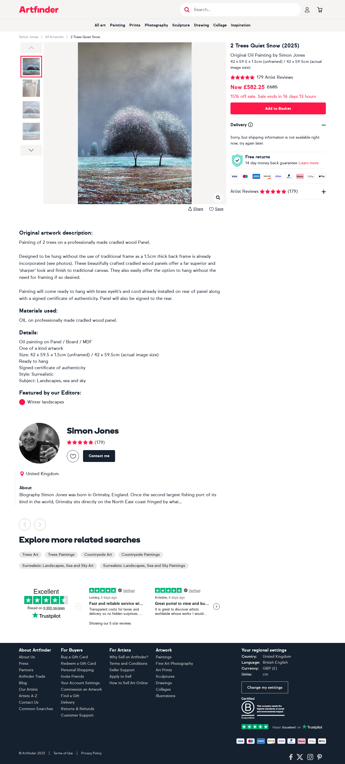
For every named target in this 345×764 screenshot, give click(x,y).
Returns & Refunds (77, 709)
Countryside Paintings (141, 554)
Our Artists (28, 689)
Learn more (309, 163)
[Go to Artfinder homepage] (38, 9)
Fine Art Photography (174, 663)
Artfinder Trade (32, 676)
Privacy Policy (91, 753)
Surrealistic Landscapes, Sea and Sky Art (58, 565)
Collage (220, 25)
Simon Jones (28, 37)
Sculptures (165, 676)
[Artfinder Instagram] (310, 757)
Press (24, 663)
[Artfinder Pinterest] (319, 757)
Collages (163, 689)
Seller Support (121, 670)
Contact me (99, 456)
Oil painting (31, 341)
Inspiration (240, 25)
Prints (134, 25)
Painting (117, 25)
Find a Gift (70, 696)
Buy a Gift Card (74, 657)
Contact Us (29, 702)
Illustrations (165, 696)
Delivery (68, 702)
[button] (31, 47)
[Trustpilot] (282, 726)
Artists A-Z (28, 696)
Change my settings (264, 687)
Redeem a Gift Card (78, 663)
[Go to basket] (319, 9)
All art (100, 25)
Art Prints (164, 670)
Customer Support (77, 715)
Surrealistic (43, 374)
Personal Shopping (77, 670)
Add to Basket (278, 108)
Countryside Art (98, 554)
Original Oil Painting (250, 55)
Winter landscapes (45, 402)
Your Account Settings (80, 683)
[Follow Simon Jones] (73, 456)
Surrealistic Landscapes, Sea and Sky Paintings (144, 565)
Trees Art (30, 554)
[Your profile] (307, 9)
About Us (27, 657)
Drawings (164, 683)
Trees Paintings (61, 554)
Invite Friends (72, 676)
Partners (26, 670)
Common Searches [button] (36, 709)
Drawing (201, 25)
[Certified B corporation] (263, 707)
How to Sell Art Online (128, 683)
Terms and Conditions (128, 663)
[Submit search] (187, 9)
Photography (156, 25)
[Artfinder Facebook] (290, 757)
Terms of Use (63, 753)
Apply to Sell (120, 676)
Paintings (164, 657)
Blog (23, 683)
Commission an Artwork (81, 689)
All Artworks (54, 37)
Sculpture (181, 25)
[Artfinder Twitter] (299, 757)
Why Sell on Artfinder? (128, 657)
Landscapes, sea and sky (61, 380)
